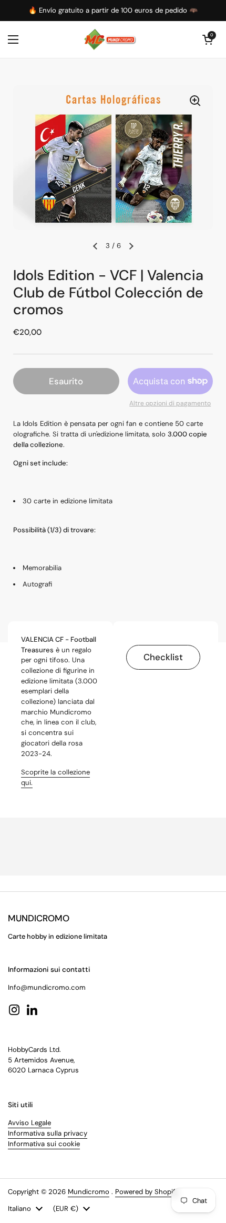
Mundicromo (88, 1191)
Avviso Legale (29, 1122)
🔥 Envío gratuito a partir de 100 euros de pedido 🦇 (113, 10)
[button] (207, 39)
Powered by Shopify (147, 1191)
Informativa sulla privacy (47, 1133)
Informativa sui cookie (44, 1143)
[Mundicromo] (110, 39)
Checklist (163, 657)
